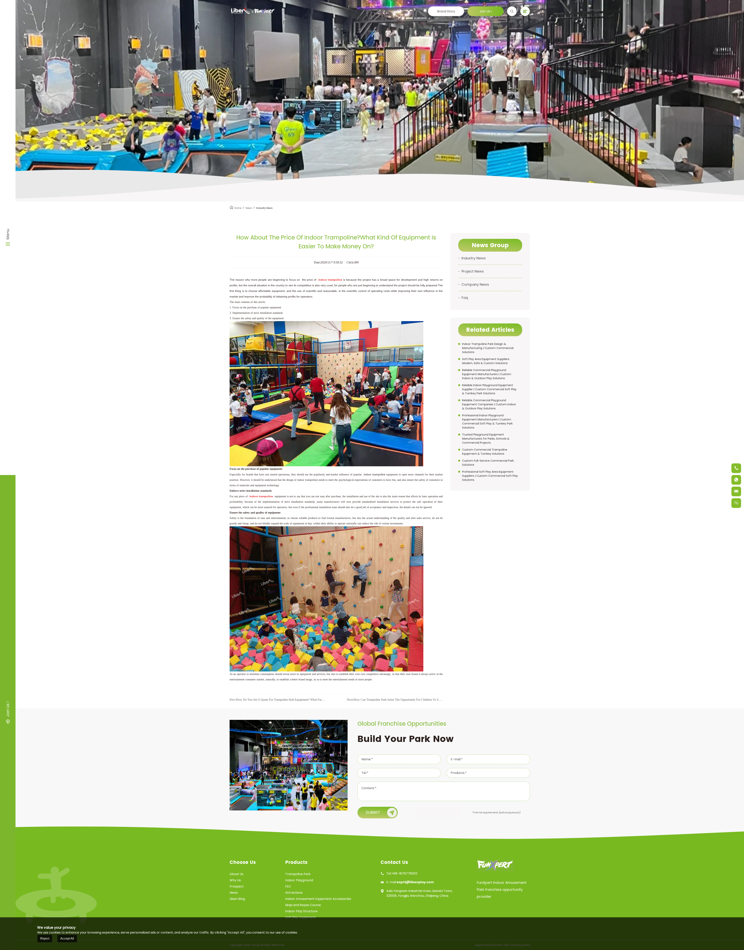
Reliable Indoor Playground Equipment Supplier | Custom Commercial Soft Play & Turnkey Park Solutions (489, 389)
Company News (475, 284)
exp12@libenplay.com (415, 882)
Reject (44, 938)
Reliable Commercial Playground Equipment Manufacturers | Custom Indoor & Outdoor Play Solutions (486, 374)
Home (237, 208)
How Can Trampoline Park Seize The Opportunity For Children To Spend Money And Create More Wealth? (395, 699)
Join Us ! (485, 11)
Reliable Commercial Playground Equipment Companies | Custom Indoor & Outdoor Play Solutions (489, 404)
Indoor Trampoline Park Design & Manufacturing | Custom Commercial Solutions (487, 348)
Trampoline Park (298, 874)
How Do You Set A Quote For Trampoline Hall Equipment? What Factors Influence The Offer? (278, 699)
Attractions (294, 892)
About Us (236, 874)
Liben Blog (237, 899)
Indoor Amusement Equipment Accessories (318, 899)
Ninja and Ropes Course (303, 905)
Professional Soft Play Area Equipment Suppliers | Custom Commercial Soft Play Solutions (490, 476)
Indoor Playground (299, 880)
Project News (473, 271)
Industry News (474, 258)
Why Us (235, 880)
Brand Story (446, 11)
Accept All (67, 938)
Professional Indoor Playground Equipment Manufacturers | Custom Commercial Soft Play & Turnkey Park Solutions (487, 421)
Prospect (237, 886)
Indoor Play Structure (301, 911)
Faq (465, 297)
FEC (288, 886)
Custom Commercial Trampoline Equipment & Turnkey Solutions (484, 452)
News (249, 208)
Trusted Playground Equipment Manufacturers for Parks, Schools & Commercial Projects (485, 439)
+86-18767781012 (404, 873)
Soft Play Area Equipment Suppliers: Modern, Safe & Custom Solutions (486, 361)
